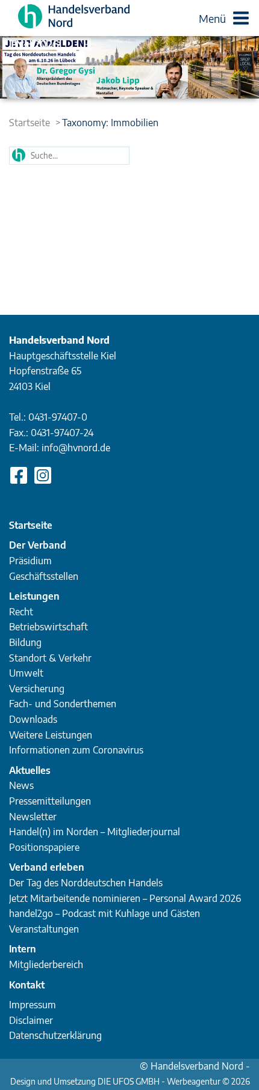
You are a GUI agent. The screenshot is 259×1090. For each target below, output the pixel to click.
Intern (22, 949)
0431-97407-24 (62, 433)
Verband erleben (46, 867)
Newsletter (33, 817)
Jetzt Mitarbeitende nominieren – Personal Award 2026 (125, 898)
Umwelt (26, 673)
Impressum (32, 1005)
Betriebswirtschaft (48, 627)
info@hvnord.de (76, 448)
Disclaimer (31, 1020)
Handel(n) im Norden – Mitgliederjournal (94, 832)
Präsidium (30, 561)
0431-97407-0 (57, 417)
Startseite (29, 123)
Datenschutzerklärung (55, 1035)
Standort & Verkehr (50, 658)
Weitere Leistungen (50, 735)
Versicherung (36, 689)
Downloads (33, 719)
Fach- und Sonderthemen (62, 704)
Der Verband (37, 545)
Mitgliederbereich (46, 964)
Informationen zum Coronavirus (76, 750)
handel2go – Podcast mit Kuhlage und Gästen (104, 913)
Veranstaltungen (44, 929)
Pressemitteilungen (50, 801)
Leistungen (34, 596)
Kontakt (27, 985)
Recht (21, 612)
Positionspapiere (44, 847)
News (21, 785)
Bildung (25, 642)
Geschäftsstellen (43, 576)
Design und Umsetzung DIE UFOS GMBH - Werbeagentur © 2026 (130, 1081)
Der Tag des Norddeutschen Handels (86, 883)
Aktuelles (30, 770)
